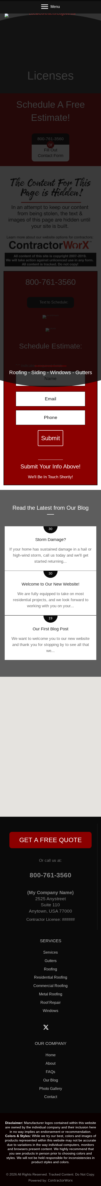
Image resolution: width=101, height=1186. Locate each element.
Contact (50, 1097)
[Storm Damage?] (50, 548)
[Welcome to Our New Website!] (50, 593)
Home (51, 1055)
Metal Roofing (50, 994)
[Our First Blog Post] (50, 638)
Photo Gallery (50, 1089)
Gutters (51, 961)
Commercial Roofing (50, 986)
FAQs (50, 1072)
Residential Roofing (50, 977)
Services (50, 952)
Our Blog (50, 1080)
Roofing (50, 969)
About (50, 1063)
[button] (50, 840)
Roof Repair (50, 1003)
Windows (50, 1011)
